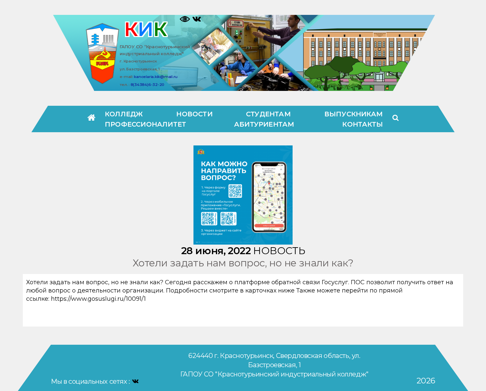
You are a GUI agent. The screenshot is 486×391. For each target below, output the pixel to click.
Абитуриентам (264, 124)
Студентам (268, 114)
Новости (194, 114)
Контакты (362, 124)
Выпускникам (353, 114)
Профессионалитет (145, 124)
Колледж (124, 114)
